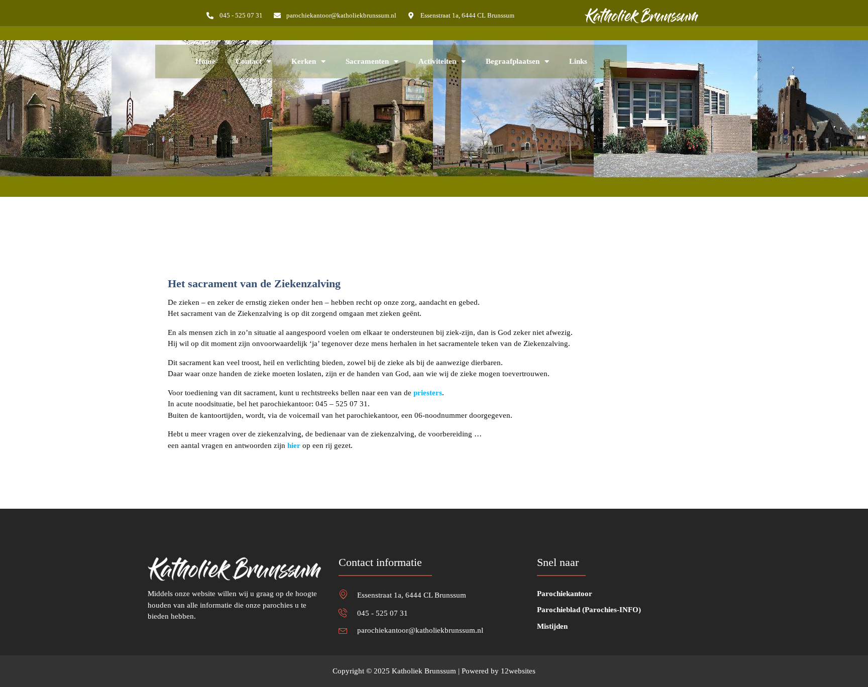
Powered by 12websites (498, 671)
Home (205, 61)
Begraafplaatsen (512, 61)
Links (578, 61)
